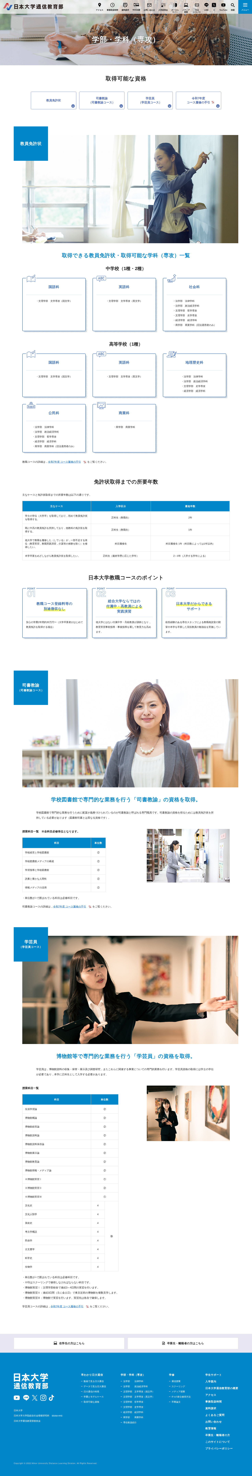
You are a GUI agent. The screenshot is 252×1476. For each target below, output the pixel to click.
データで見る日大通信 (95, 1386)
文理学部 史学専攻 (133, 1407)
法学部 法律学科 (133, 1381)
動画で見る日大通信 (94, 1381)
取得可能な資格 (91, 1402)
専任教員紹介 (130, 1422)
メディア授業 (178, 1391)
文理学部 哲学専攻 (133, 1402)
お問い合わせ (213, 1421)
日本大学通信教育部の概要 (221, 1388)
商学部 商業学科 (133, 1417)
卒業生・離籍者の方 (217, 1435)
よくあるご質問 (215, 1414)
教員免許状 (53, 100)
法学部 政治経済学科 (135, 1386)
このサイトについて (217, 1441)
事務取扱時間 (213, 1401)
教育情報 (210, 1428)
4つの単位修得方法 (181, 1396)
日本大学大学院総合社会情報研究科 (38, 1415)
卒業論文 (176, 1402)
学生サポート (213, 1374)
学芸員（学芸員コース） (150, 100)
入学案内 (210, 1381)
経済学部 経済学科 (133, 1412)
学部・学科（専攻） (133, 1374)
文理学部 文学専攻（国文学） (138, 1391)
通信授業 (176, 1381)
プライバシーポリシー (219, 1448)
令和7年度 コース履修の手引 (64, 461)
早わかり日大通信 (92, 1374)
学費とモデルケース (94, 1396)
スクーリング (178, 1386)
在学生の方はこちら (72, 1343)
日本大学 (18, 1410)
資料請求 (210, 1408)
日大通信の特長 (91, 1391)
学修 (172, 1374)
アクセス (210, 1394)
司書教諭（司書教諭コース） (102, 100)
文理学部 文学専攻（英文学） (138, 1396)
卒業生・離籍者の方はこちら (185, 1343)
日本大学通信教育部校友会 (27, 1421)
